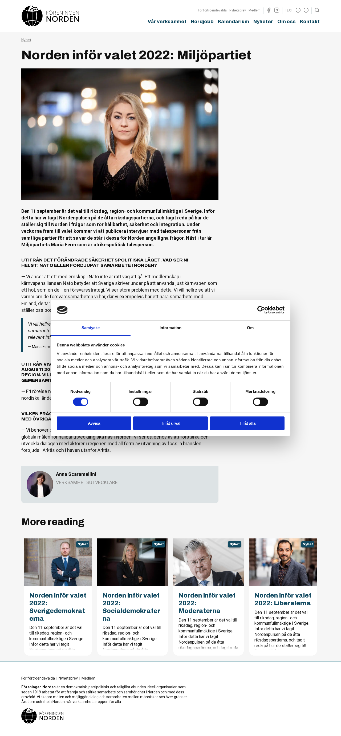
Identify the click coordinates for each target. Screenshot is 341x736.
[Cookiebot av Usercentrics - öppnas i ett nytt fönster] (261, 310)
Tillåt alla (247, 423)
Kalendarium (233, 21)
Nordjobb (202, 21)
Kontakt (310, 21)
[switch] (140, 402)
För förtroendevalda (212, 10)
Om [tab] (250, 327)
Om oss (286, 21)
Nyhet (26, 40)
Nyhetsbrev (237, 10)
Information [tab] (170, 327)
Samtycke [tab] (91, 327)
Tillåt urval (170, 423)
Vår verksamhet (167, 21)
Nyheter (263, 21)
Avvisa (94, 423)
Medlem (255, 10)
